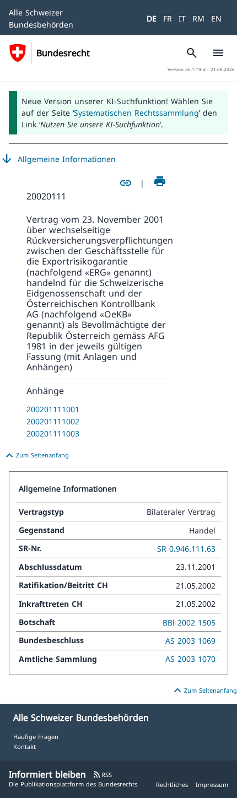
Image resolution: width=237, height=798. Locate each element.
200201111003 (52, 433)
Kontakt (24, 746)
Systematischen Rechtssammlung (136, 112)
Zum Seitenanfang (36, 455)
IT (182, 18)
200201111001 (52, 409)
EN (216, 18)
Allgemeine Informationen (58, 159)
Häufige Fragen (35, 736)
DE (152, 18)
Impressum (212, 784)
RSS (102, 774)
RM (198, 18)
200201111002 (52, 421)
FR (167, 18)
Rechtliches (172, 784)
